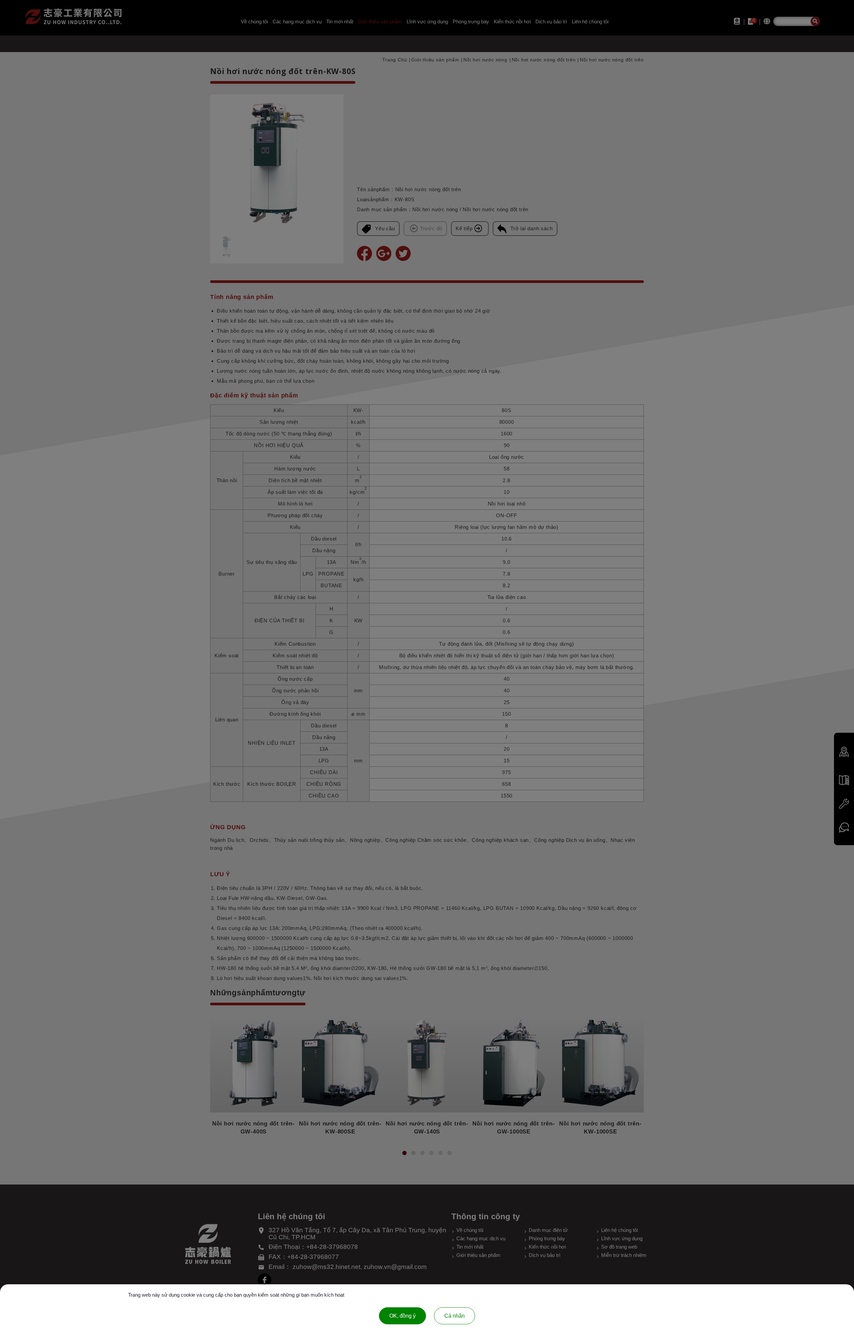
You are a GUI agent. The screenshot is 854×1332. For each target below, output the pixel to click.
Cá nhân (454, 1316)
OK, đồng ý (402, 1316)
